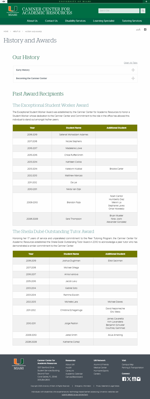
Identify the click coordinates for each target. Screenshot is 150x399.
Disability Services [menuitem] (75, 21)
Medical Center (100, 368)
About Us (17, 31)
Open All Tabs (130, 63)
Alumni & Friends (101, 365)
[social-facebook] (124, 379)
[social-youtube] (134, 379)
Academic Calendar (74, 374)
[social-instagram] (138, 379)
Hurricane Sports (101, 371)
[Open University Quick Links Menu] (146, 1)
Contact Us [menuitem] (51, 21)
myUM (68, 368)
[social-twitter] (129, 378)
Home (6, 31)
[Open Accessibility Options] (3, 1)
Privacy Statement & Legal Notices (107, 386)
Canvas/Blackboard (74, 377)
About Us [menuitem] (32, 21)
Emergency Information (83, 386)
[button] (143, 390)
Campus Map (127, 365)
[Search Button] (142, 10)
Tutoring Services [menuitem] (132, 21)
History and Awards (33, 31)
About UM (70, 365)
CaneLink (70, 371)
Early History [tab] (23, 70)
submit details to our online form (75, 395)
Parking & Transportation (133, 368)
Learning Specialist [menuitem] (103, 21)
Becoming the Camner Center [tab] (31, 78)
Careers (97, 374)
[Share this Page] (144, 29)
